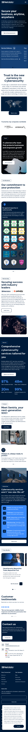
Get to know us (8, 162)
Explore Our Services (9, 374)
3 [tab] (13, 616)
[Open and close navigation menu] (25, 2)
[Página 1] (12, 67)
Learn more (6, 310)
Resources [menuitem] (17, 677)
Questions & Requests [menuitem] (20, 681)
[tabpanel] (14, 455)
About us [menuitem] (3, 675)
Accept (18, 726)
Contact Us (7, 637)
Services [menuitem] (3, 677)
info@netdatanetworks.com (12, 645)
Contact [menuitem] (3, 683)
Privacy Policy (18, 723)
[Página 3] (15, 67)
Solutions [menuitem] (3, 679)
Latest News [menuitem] (18, 679)
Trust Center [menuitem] (4, 681)
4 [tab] (14, 616)
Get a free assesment (9, 33)
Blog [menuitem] (16, 675)
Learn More (6, 427)
